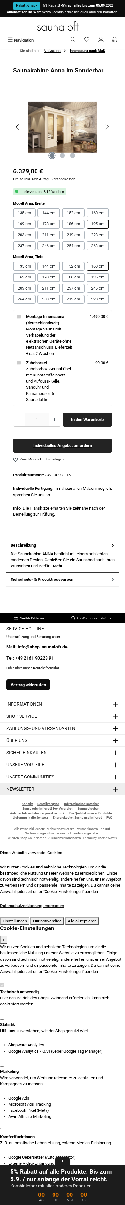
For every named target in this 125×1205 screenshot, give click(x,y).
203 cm (24, 234)
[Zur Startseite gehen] (62, 26)
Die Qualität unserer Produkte (90, 813)
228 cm (97, 234)
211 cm (48, 234)
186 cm (73, 223)
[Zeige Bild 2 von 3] (62, 155)
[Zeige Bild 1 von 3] (52, 155)
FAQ (109, 817)
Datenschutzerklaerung (21, 905)
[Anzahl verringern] (19, 420)
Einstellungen (15, 921)
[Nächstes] (107, 127)
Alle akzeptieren (82, 921)
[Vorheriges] (18, 127)
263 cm (97, 245)
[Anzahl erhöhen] (55, 420)
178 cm (48, 223)
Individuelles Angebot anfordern (62, 445)
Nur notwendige (47, 921)
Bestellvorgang (48, 804)
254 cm (73, 245)
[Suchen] (73, 40)
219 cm (73, 234)
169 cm (24, 223)
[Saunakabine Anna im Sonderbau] (62, 127)
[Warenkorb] (115, 40)
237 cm (24, 245)
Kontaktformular (46, 668)
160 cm (97, 212)
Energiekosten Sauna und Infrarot (77, 817)
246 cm (48, 245)
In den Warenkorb (87, 419)
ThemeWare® (107, 838)
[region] (62, 127)
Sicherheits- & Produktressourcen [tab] (42, 579)
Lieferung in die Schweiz (30, 817)
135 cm (24, 212)
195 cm (97, 223)
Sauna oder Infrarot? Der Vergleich (47, 808)
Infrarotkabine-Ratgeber (81, 804)
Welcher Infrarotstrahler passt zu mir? (37, 813)
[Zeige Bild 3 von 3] (72, 155)
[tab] (62, 556)
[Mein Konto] (101, 40)
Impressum (53, 905)
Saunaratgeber (88, 808)
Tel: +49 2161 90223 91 (30, 658)
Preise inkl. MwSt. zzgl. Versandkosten (44, 179)
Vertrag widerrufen (28, 684)
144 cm (48, 212)
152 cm (73, 212)
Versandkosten (87, 828)
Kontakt (27, 804)
